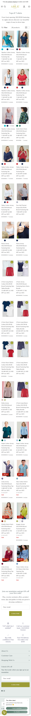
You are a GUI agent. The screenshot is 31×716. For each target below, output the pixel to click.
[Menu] (2, 6)
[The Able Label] (15, 6)
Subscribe (15, 613)
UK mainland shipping (11, 1)
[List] (29, 27)
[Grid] (26, 27)
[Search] (6, 6)
